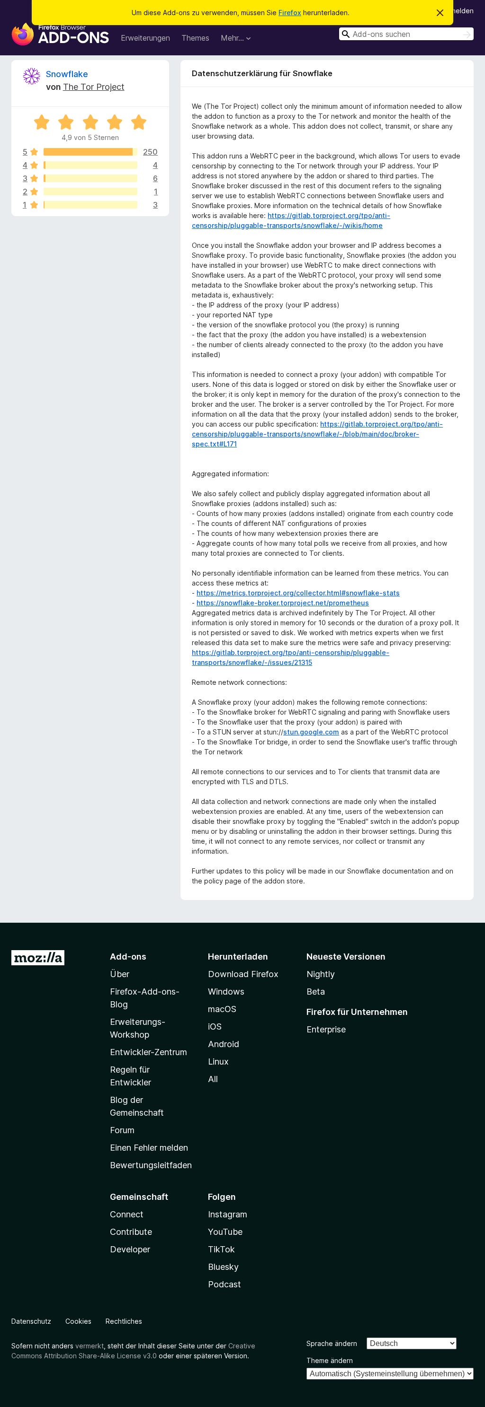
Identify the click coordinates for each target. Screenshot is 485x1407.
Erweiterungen (145, 38)
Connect (127, 1214)
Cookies (78, 1321)
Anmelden (458, 11)
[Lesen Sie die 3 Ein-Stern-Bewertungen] (90, 205)
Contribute (131, 1232)
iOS (215, 1026)
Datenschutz (31, 1321)
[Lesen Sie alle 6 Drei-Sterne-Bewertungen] (90, 178)
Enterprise (326, 1029)
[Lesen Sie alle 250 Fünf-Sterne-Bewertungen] (90, 152)
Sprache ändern (331, 1343)
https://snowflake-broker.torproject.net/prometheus (283, 603)
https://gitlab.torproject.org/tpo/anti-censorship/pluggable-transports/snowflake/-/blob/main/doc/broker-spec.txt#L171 (317, 434)
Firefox (289, 13)
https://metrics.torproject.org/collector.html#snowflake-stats (298, 593)
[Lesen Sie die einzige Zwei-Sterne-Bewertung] (90, 191)
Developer (130, 1249)
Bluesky (223, 1267)
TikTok (221, 1249)
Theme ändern (329, 1360)
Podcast (224, 1284)
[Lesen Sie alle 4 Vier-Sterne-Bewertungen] (90, 165)
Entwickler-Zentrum (148, 1052)
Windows (226, 991)
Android (223, 1044)
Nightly (320, 974)
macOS (222, 1009)
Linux (218, 1061)
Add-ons (128, 956)
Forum (122, 1130)
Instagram (227, 1214)
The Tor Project (94, 87)
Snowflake (67, 74)
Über (119, 974)
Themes (195, 38)
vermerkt (89, 1346)
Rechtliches (124, 1321)
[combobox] (406, 33)
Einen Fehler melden (149, 1148)
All (213, 1079)
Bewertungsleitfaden (151, 1165)
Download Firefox (243, 974)
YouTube (225, 1232)
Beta (315, 991)
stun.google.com (311, 732)
